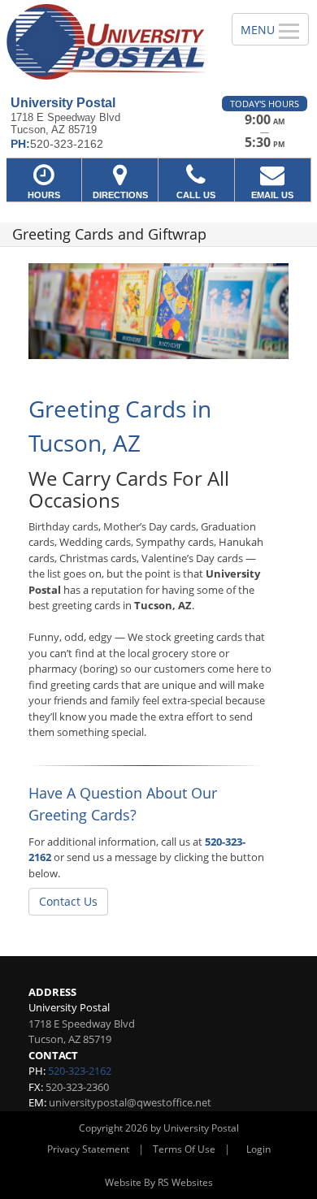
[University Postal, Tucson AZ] (107, 42)
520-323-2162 (79, 1070)
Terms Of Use (184, 1149)
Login (258, 1149)
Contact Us (68, 901)
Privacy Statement (88, 1149)
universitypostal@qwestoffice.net (130, 1102)
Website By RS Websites (159, 1182)
